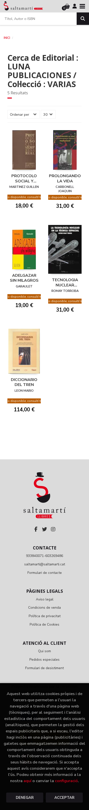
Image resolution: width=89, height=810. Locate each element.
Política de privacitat (45, 616)
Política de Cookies (44, 624)
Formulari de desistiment (44, 668)
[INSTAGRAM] (53, 529)
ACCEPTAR (64, 797)
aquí (27, 781)
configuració (66, 781)
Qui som (44, 651)
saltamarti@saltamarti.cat (44, 564)
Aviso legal (44, 599)
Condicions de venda (44, 607)
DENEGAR (25, 797)
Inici (7, 38)
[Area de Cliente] (74, 6)
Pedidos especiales (44, 659)
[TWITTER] (44, 529)
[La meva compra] (67, 6)
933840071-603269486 (44, 555)
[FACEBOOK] (36, 529)
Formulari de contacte (44, 572)
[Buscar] (83, 18)
